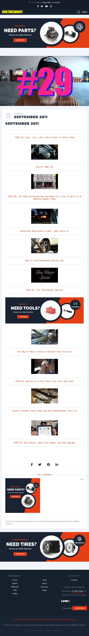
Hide (82, 479)
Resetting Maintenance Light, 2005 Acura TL (44, 231)
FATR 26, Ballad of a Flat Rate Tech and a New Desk (44, 381)
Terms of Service (27, 619)
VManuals (15, 586)
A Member (78, 591)
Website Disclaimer (43, 619)
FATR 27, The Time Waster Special (44, 290)
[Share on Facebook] (32, 464)
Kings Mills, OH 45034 (51, 2)
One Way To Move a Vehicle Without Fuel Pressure (44, 352)
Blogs (44, 590)
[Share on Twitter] (39, 464)
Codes (14, 593)
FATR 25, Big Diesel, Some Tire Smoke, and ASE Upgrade (44, 443)
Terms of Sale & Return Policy (64, 619)
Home (14, 580)
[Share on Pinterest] (48, 464)
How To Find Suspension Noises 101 (44, 260)
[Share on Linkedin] (56, 464)
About (44, 583)
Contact (74, 580)
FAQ (15, 590)
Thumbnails (19, 114)
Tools (44, 580)
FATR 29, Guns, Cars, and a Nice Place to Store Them (44, 137)
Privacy (16, 619)
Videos (14, 583)
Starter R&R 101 (44, 167)
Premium (44, 587)
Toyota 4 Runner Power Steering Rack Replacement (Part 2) (44, 411)
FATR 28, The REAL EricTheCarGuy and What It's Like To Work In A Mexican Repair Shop (45, 197)
